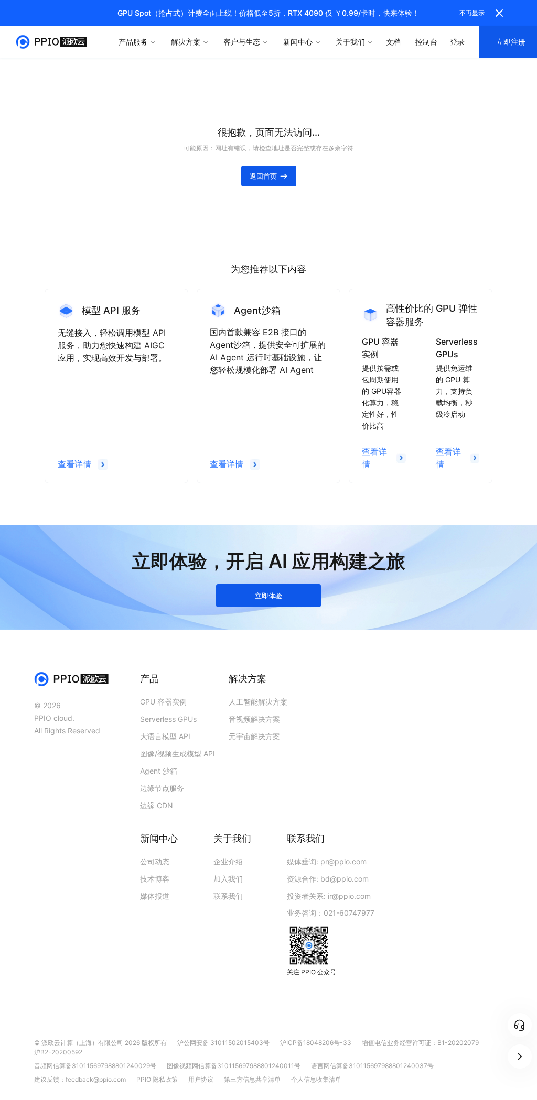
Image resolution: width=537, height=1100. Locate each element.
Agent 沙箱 (158, 770)
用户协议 (200, 1079)
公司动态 (154, 861)
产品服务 (133, 41)
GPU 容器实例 (163, 701)
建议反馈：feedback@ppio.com (80, 1079)
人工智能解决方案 (258, 701)
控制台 (426, 41)
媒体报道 (154, 896)
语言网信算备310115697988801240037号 (372, 1066)
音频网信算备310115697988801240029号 (95, 1066)
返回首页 (263, 176)
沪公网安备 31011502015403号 (223, 1043)
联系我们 (228, 896)
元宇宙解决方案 (254, 736)
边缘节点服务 (162, 788)
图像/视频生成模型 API (177, 753)
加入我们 (228, 878)
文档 (393, 41)
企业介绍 (228, 861)
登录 (457, 41)
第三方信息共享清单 (252, 1079)
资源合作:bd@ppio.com (328, 878)
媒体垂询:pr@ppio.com (327, 861)
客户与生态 (241, 41)
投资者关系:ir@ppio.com (329, 896)
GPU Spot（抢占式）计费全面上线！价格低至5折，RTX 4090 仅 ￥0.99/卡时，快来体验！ (268, 12)
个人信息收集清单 (316, 1079)
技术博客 (154, 878)
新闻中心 (298, 41)
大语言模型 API (165, 736)
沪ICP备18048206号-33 (315, 1043)
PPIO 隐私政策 (157, 1079)
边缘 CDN (156, 805)
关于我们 (350, 41)
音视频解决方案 (254, 718)
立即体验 (268, 595)
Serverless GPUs (168, 718)
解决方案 (185, 41)
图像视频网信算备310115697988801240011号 (233, 1066)
